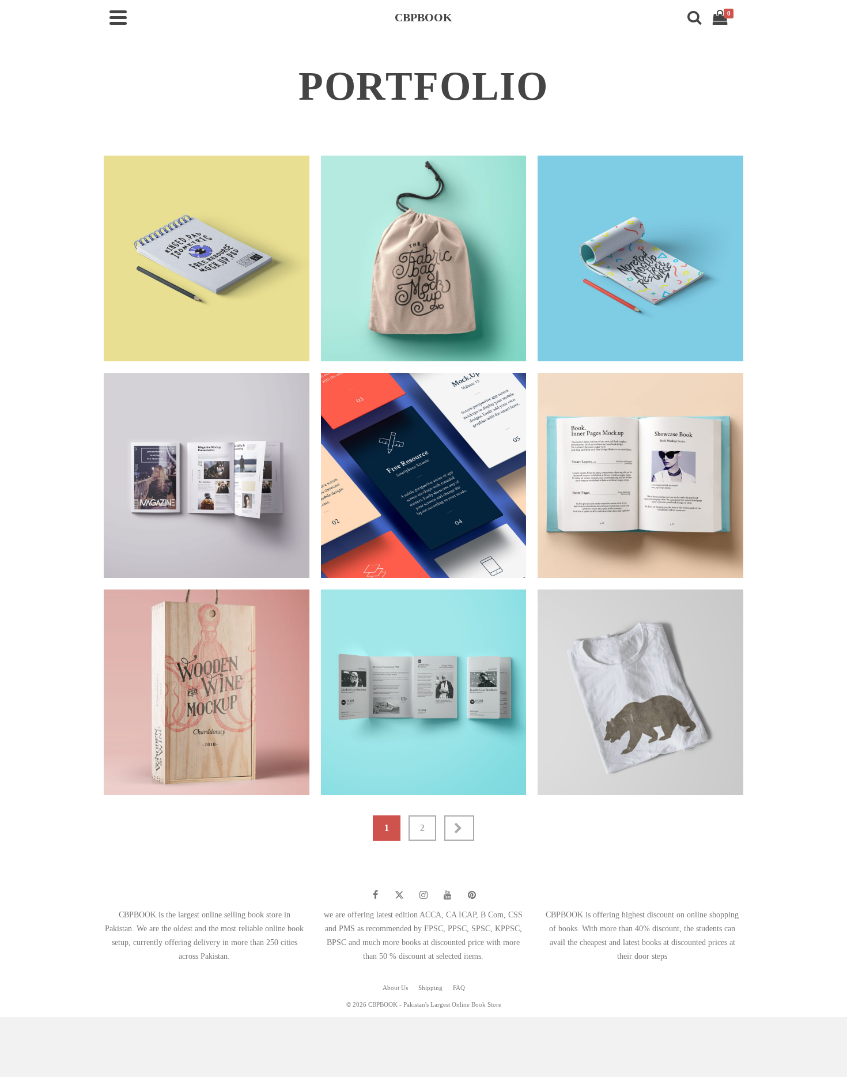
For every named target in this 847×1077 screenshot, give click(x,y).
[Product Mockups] (309, 771)
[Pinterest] (472, 895)
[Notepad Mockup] (743, 338)
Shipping (430, 987)
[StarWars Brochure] (526, 771)
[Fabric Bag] (526, 338)
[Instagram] (423, 895)
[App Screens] (526, 554)
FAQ (459, 987)
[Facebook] (375, 895)
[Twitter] (399, 895)
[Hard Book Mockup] (743, 554)
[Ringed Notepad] (309, 338)
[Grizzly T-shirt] (743, 771)
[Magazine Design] (309, 554)
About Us (395, 987)
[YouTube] (448, 895)
